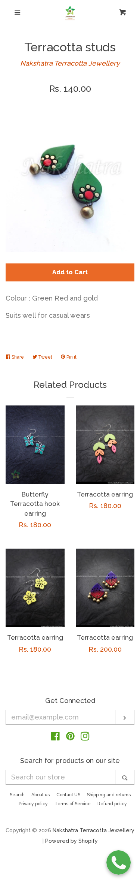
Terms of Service (73, 803)
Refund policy (112, 803)
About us (40, 794)
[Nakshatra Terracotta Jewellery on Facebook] (55, 737)
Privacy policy (33, 803)
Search (17, 794)
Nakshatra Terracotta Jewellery (70, 63)
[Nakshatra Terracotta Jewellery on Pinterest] (70, 737)
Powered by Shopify (71, 841)
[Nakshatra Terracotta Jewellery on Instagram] (85, 737)
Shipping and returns (109, 794)
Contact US (68, 794)
